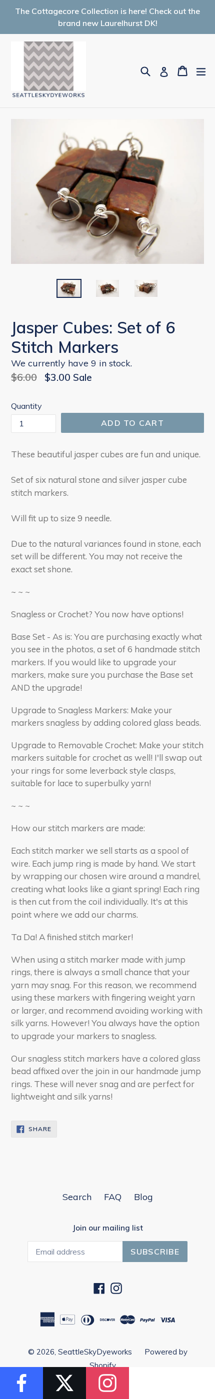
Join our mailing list (107, 1228)
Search (77, 1197)
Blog (143, 1197)
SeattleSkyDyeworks (95, 1352)
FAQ (113, 1197)
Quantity (26, 406)
